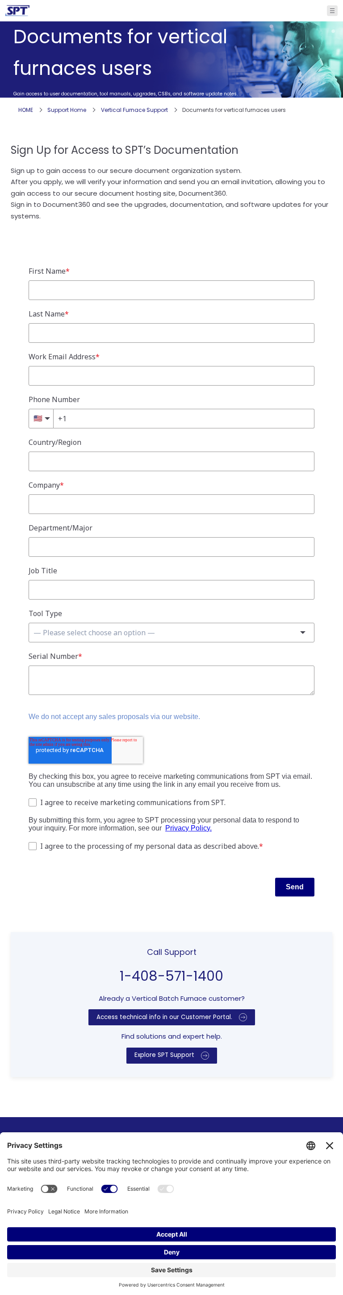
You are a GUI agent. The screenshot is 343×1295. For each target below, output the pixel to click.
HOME (25, 110)
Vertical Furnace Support (134, 110)
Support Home (66, 110)
